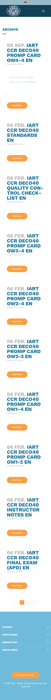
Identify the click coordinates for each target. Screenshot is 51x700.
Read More (17, 105)
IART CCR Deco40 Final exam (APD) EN (23, 560)
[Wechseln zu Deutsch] (25, 2)
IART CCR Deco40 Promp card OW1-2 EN (24, 454)
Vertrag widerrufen (25, 675)
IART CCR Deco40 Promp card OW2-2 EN (24, 348)
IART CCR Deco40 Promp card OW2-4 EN (24, 296)
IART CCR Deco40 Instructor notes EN (23, 507)
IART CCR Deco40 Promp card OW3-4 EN (24, 243)
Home (4, 34)
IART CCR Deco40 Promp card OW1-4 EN (24, 401)
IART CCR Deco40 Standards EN (23, 132)
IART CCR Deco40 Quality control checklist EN (25, 188)
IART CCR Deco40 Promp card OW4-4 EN (24, 52)
